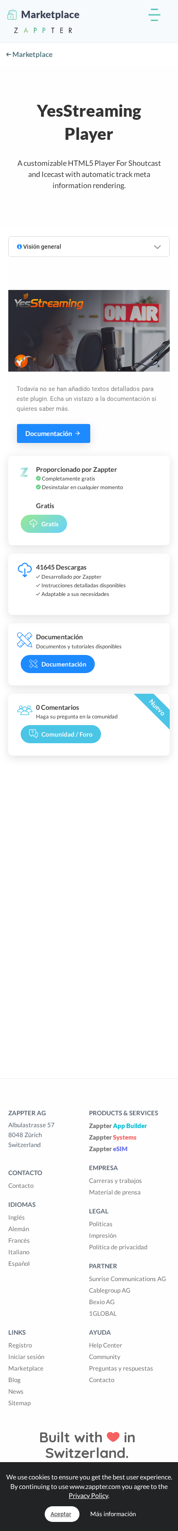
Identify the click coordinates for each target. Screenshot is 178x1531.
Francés (19, 1240)
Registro (20, 1345)
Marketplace (32, 54)
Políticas (101, 1223)
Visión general (41, 246)
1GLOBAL (103, 1313)
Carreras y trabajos (115, 1180)
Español (19, 1263)
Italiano (18, 1251)
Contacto (21, 1185)
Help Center (105, 1345)
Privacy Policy (88, 1495)
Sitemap (19, 1402)
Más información (113, 1513)
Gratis (50, 524)
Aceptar (61, 1514)
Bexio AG (102, 1301)
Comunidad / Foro (67, 734)
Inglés (16, 1217)
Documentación (49, 433)
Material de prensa (115, 1192)
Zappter (118, 1125)
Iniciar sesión (26, 1356)
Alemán (18, 1228)
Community (104, 1356)
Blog (14, 1379)
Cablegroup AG (109, 1290)
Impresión (102, 1235)
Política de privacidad (118, 1247)
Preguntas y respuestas (121, 1368)
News (16, 1391)
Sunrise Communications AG (127, 1278)
